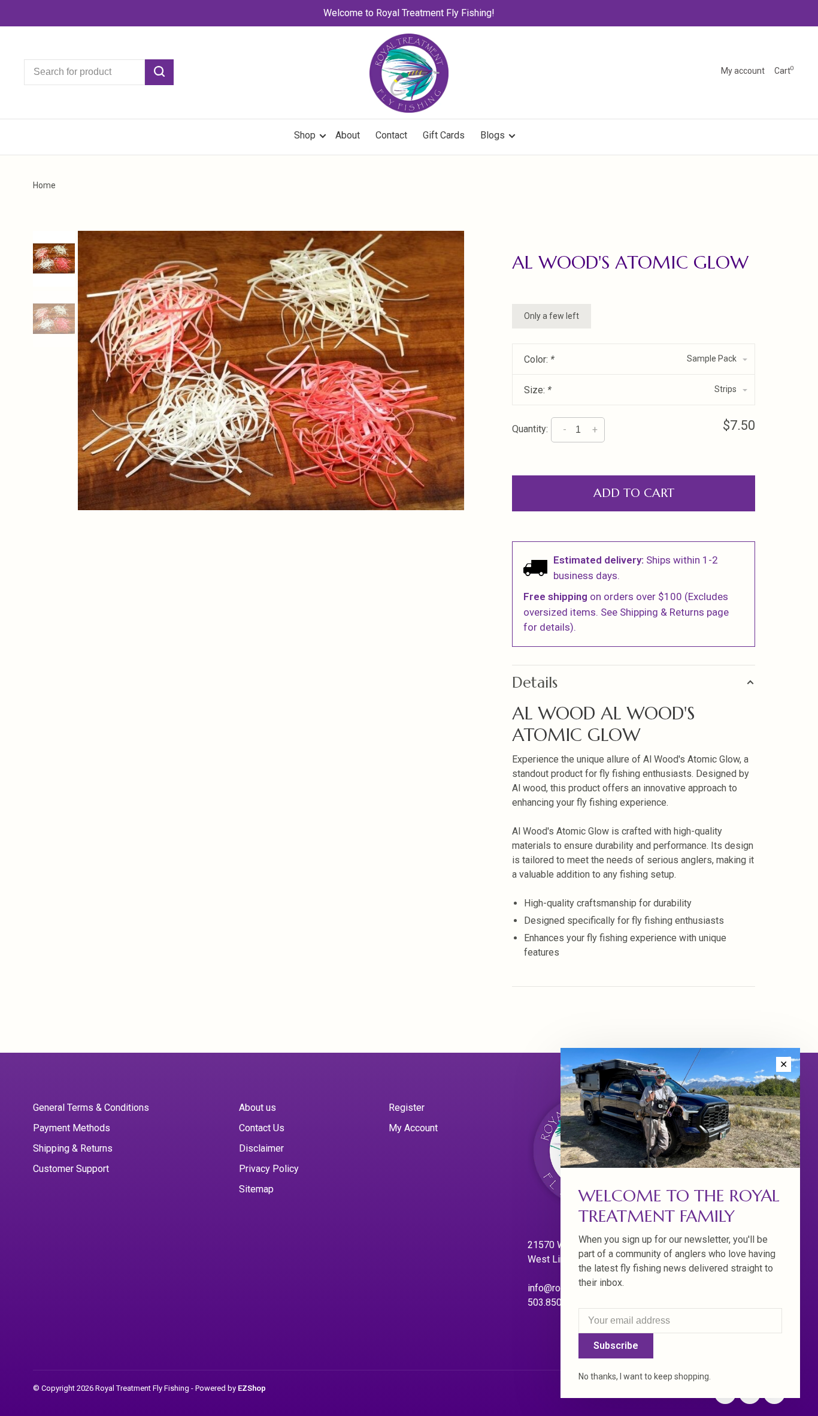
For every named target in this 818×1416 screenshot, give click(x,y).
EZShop (252, 1388)
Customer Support (71, 1168)
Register (407, 1107)
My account (743, 71)
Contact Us (261, 1128)
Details (535, 682)
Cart (784, 71)
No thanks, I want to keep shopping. (644, 1376)
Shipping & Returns (73, 1148)
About (347, 135)
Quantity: (530, 429)
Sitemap (256, 1189)
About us (257, 1107)
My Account (413, 1128)
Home (44, 185)
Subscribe (615, 1345)
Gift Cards (444, 135)
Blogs (492, 135)
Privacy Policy (269, 1168)
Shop (306, 135)
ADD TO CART (633, 493)
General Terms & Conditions (91, 1107)
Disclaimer (261, 1148)
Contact (391, 135)
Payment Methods (71, 1128)
